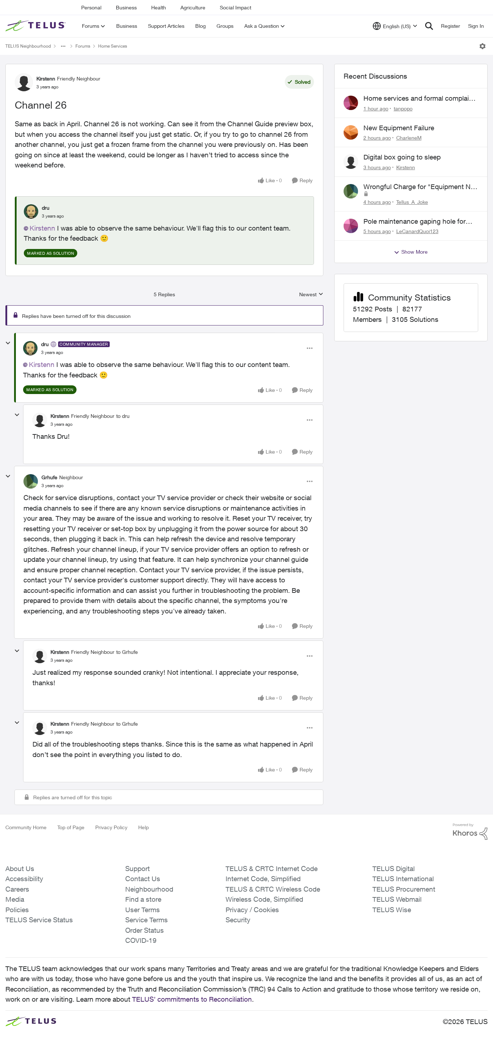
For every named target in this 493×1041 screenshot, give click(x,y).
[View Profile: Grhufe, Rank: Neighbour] (30, 481)
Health (158, 7)
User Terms (142, 910)
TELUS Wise (391, 910)
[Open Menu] (482, 46)
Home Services (112, 46)
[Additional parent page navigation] (63, 46)
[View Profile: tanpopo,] (351, 103)
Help (143, 827)
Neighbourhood (149, 889)
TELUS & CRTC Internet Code (272, 868)
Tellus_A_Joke (412, 202)
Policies (17, 910)
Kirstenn (45, 78)
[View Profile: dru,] (31, 211)
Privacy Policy (111, 827)
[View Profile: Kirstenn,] (351, 161)
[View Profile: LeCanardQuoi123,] (351, 226)
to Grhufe (127, 652)
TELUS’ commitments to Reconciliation (192, 999)
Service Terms (146, 920)
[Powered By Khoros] (470, 831)
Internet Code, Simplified (263, 879)
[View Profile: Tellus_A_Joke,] (351, 191)
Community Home (26, 827)
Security (238, 920)
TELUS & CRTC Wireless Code (273, 889)
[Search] (429, 26)
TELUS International (403, 879)
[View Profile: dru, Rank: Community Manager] (30, 348)
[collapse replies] (8, 343)
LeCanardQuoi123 (417, 231)
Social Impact (235, 7)
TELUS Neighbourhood (28, 46)
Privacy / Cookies (252, 910)
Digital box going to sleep (402, 157)
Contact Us (142, 879)
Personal (91, 7)
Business (126, 7)
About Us (19, 868)
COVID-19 (141, 940)
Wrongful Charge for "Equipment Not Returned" (420, 187)
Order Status (144, 930)
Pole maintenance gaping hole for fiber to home (414, 221)
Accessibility (24, 879)
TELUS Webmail (397, 899)
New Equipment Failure (398, 128)
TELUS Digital (393, 868)
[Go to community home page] (36, 26)
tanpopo (403, 108)
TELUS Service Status (39, 920)
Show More (414, 252)
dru (45, 208)
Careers (17, 889)
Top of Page (70, 827)
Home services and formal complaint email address (419, 98)
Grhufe (49, 477)
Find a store (143, 899)
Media (14, 899)
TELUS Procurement (403, 889)
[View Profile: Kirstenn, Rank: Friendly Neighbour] (24, 82)
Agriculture (192, 7)
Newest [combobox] (311, 294)
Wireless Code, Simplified (264, 899)
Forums (82, 46)
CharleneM (409, 138)
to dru (123, 416)
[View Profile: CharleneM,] (351, 132)
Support (137, 868)
